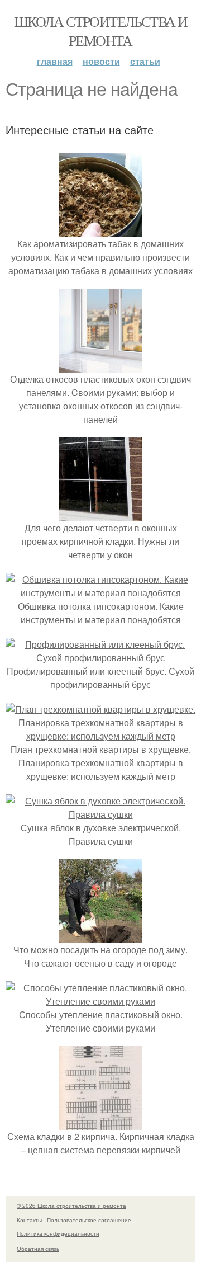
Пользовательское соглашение (89, 1220)
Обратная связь (38, 1248)
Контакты (29, 1220)
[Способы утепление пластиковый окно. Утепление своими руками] (100, 1001)
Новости (101, 61)
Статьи (145, 61)
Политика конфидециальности (58, 1233)
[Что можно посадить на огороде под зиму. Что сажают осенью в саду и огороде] (100, 936)
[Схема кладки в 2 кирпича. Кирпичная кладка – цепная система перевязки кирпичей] (100, 1123)
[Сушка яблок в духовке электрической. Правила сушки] (100, 814)
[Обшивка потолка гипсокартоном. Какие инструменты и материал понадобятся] (100, 592)
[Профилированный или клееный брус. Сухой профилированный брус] (100, 657)
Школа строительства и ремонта (100, 31)
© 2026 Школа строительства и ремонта (71, 1205)
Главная (55, 61)
